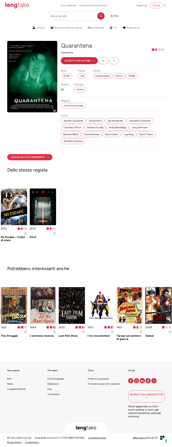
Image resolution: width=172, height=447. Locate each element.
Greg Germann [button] (140, 127)
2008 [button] (66, 75)
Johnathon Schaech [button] (140, 120)
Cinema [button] (41, 27)
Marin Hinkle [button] (111, 134)
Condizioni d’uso (97, 437)
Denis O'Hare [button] (146, 134)
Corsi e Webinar (68, 5)
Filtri (116, 16)
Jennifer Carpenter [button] (73, 120)
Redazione (53, 383)
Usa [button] (82, 75)
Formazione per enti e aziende (104, 383)
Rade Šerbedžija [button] (117, 127)
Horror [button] (119, 75)
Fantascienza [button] (102, 75)
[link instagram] (137, 380)
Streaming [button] (98, 27)
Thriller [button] (131, 75)
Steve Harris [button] (95, 120)
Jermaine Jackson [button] (73, 141)
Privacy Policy (14, 442)
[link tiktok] (148, 380)
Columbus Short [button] (72, 127)
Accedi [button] (156, 5)
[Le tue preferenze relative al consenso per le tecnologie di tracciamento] (166, 441)
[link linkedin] (143, 380)
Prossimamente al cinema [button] (68, 27)
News (10, 383)
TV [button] (115, 27)
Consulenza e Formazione (93, 5)
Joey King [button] (128, 134)
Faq (50, 389)
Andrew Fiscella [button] (95, 127)
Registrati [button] (142, 5)
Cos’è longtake (56, 378)
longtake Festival (16, 389)
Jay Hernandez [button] (115, 120)
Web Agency (139, 437)
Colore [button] (80, 89)
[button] (79, 60)
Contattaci (54, 394)
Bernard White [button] (70, 134)
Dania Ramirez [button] (91, 134)
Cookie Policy (32, 442)
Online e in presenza (98, 378)
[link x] (154, 380)
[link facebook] (131, 380)
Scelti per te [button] (133, 27)
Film (9, 378)
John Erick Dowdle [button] (73, 105)
